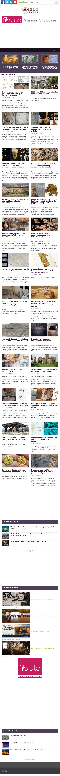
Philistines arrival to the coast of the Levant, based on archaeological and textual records (44, 304)
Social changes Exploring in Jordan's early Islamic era (13, 370)
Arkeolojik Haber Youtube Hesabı (15, 2)
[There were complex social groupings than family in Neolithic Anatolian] (15, 82)
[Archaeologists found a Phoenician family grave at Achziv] (44, 118)
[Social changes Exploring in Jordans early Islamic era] (15, 360)
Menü (5, 50)
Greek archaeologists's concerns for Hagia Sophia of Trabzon (44, 370)
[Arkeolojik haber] (30, 10)
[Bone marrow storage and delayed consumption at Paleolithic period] (44, 224)
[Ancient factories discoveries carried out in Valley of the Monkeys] (15, 224)
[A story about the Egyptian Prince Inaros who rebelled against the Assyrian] (44, 260)
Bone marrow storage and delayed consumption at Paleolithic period (41, 235)
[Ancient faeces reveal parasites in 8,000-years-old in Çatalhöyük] (15, 394)
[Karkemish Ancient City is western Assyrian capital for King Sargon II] (44, 461)
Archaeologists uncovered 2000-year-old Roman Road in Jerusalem (15, 201)
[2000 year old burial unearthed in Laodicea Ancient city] (44, 82)
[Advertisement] (30, 36)
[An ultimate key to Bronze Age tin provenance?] (15, 260)
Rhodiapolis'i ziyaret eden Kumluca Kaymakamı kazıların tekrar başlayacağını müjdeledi (30, 534)
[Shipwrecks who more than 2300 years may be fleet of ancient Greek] (44, 428)
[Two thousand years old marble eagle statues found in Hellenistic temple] (15, 292)
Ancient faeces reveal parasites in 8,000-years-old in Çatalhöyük (15, 404)
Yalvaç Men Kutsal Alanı (18, 735)
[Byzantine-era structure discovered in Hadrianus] (44, 330)
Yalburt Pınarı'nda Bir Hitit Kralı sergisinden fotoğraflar (28, 541)
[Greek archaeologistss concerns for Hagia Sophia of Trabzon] (44, 360)
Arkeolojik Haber (16, 770)
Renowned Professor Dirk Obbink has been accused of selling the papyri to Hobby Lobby (44, 201)
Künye (20, 2)
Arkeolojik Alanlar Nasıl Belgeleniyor (22, 743)
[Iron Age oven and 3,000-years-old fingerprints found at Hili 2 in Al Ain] (44, 394)
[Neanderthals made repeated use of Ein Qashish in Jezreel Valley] (15, 330)
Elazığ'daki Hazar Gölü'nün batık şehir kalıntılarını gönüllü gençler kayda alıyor (33, 527)
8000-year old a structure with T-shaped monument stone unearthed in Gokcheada (44, 165)
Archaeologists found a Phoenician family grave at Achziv (42, 129)
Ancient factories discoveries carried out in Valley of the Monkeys (13, 235)
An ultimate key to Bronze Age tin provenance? (15, 270)
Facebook (3, 2)
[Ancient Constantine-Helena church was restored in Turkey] (15, 428)
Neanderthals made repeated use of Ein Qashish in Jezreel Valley (15, 340)
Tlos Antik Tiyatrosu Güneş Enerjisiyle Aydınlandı (26, 750)
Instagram (11, 2)
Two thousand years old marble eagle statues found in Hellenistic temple (14, 303)
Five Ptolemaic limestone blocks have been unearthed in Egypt (15, 128)
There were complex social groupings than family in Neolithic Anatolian (12, 93)
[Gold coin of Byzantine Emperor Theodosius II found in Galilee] (15, 461)
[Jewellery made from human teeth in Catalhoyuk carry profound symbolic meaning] (15, 154)
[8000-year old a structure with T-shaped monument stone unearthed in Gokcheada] (44, 154)
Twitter (7, 2)
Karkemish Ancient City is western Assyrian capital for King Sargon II (42, 471)
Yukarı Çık (4, 772)
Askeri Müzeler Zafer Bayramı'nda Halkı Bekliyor (42, 616)
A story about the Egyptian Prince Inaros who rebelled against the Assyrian (42, 271)
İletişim (25, 2)
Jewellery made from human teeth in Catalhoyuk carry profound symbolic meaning (13, 165)
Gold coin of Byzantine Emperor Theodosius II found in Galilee (14, 471)
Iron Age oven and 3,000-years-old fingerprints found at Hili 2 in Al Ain (44, 405)
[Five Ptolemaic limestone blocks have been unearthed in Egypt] (15, 118)
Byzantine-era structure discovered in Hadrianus (41, 340)
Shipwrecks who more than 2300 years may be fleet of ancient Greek (44, 439)
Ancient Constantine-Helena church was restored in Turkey (14, 438)
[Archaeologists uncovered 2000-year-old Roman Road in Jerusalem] (15, 190)
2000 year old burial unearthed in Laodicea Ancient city (44, 93)
